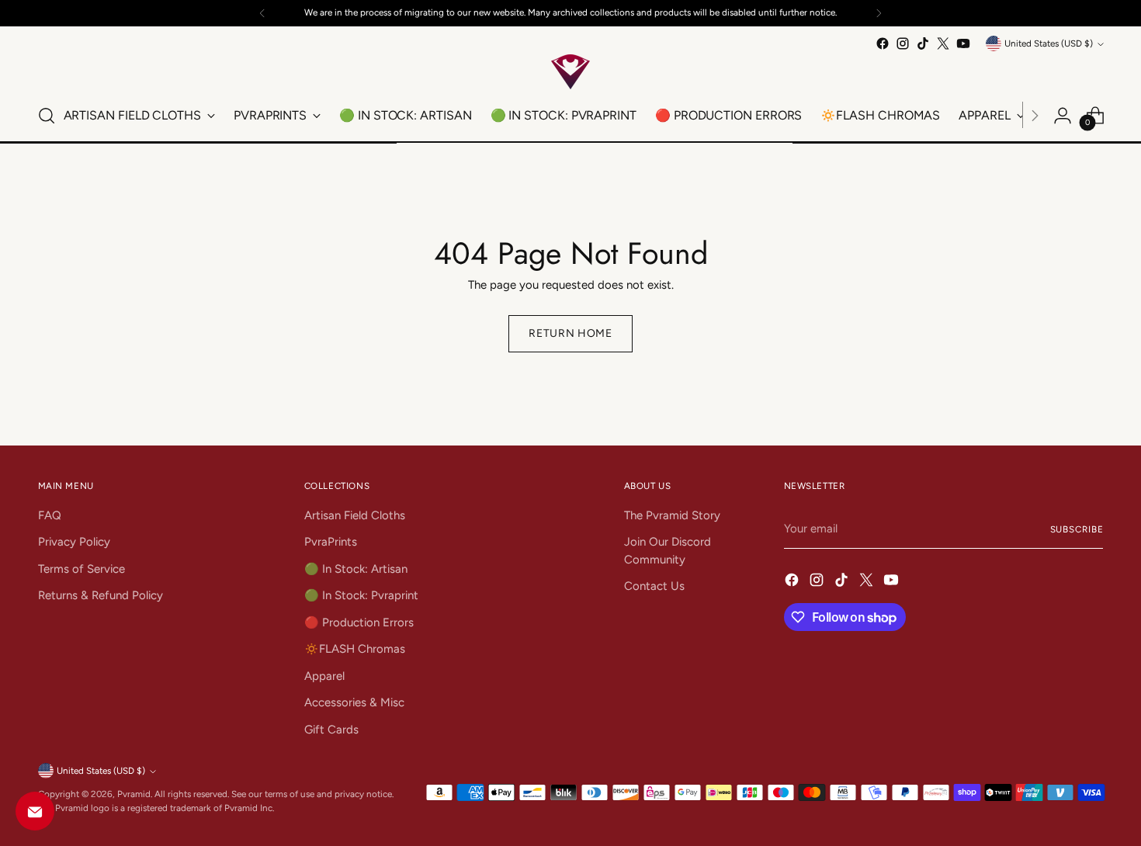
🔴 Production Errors (359, 622)
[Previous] (262, 13)
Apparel (324, 676)
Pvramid (134, 794)
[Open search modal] (46, 115)
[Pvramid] (570, 71)
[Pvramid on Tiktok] (923, 43)
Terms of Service (81, 569)
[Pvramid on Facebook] (883, 43)
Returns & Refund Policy (100, 595)
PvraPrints (330, 542)
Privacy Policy (74, 542)
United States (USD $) (1048, 43)
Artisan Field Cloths (354, 515)
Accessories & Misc (354, 702)
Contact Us (654, 586)
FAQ (49, 515)
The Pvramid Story (672, 515)
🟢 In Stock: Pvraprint (361, 595)
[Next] (879, 13)
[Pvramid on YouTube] (963, 43)
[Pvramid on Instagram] (903, 43)
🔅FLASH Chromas (354, 649)
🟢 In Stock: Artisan (356, 569)
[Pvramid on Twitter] (943, 43)
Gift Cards (331, 730)
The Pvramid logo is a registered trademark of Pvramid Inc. (156, 808)
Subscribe (1077, 529)
